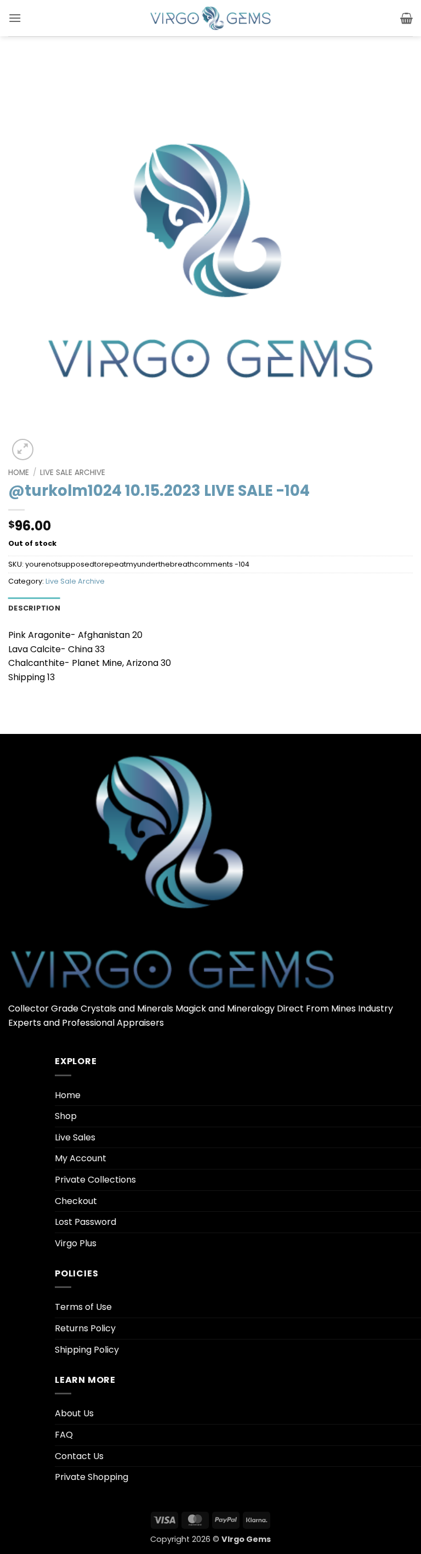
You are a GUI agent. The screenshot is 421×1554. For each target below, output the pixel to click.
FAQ (64, 1434)
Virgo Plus (75, 1243)
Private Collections (95, 1179)
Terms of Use (83, 1307)
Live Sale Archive (72, 472)
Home (18, 472)
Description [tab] (34, 608)
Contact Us (79, 1456)
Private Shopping (91, 1477)
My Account (80, 1158)
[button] (14, 17)
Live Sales (75, 1137)
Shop (66, 1116)
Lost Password (85, 1222)
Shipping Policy (87, 1349)
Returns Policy (85, 1328)
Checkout (76, 1201)
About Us (74, 1413)
